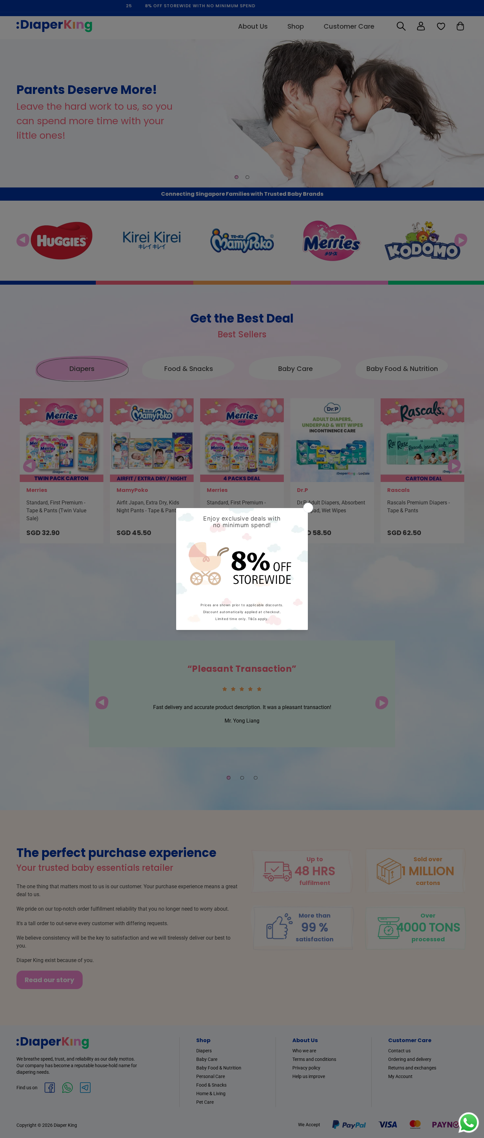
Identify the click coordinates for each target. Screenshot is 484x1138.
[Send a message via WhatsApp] (469, 1123)
